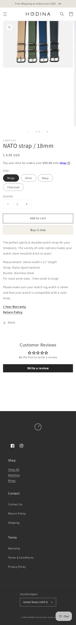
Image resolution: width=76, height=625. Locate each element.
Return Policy (13, 312)
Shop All (13, 469)
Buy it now (38, 230)
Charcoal (13, 187)
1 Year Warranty (14, 307)
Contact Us (15, 504)
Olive (28, 178)
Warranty (14, 548)
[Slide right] (47, 131)
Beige (11, 178)
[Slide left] (29, 131)
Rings (12, 480)
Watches (14, 475)
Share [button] (11, 322)
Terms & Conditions (21, 557)
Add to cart (38, 218)
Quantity (8, 196)
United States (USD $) (35, 602)
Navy (45, 178)
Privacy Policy (17, 567)
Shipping (14, 522)
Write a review (38, 368)
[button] (5, 14)
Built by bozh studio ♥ (45, 617)
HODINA (31, 617)
